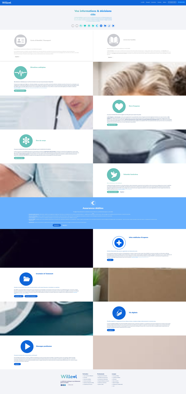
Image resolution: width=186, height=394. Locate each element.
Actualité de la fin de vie (88, 384)
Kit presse (114, 379)
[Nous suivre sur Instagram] (63, 385)
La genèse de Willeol (116, 377)
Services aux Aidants (87, 381)
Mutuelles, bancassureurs (103, 377)
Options (164, 2)
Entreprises (100, 379)
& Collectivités (105, 379)
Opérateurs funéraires (102, 382)
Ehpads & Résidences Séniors (103, 381)
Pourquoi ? (148, 2)
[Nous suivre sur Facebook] (61, 385)
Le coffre (142, 2)
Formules (159, 2)
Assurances (153, 2)
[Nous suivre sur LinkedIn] (65, 385)
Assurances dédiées (87, 379)
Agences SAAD (101, 384)
